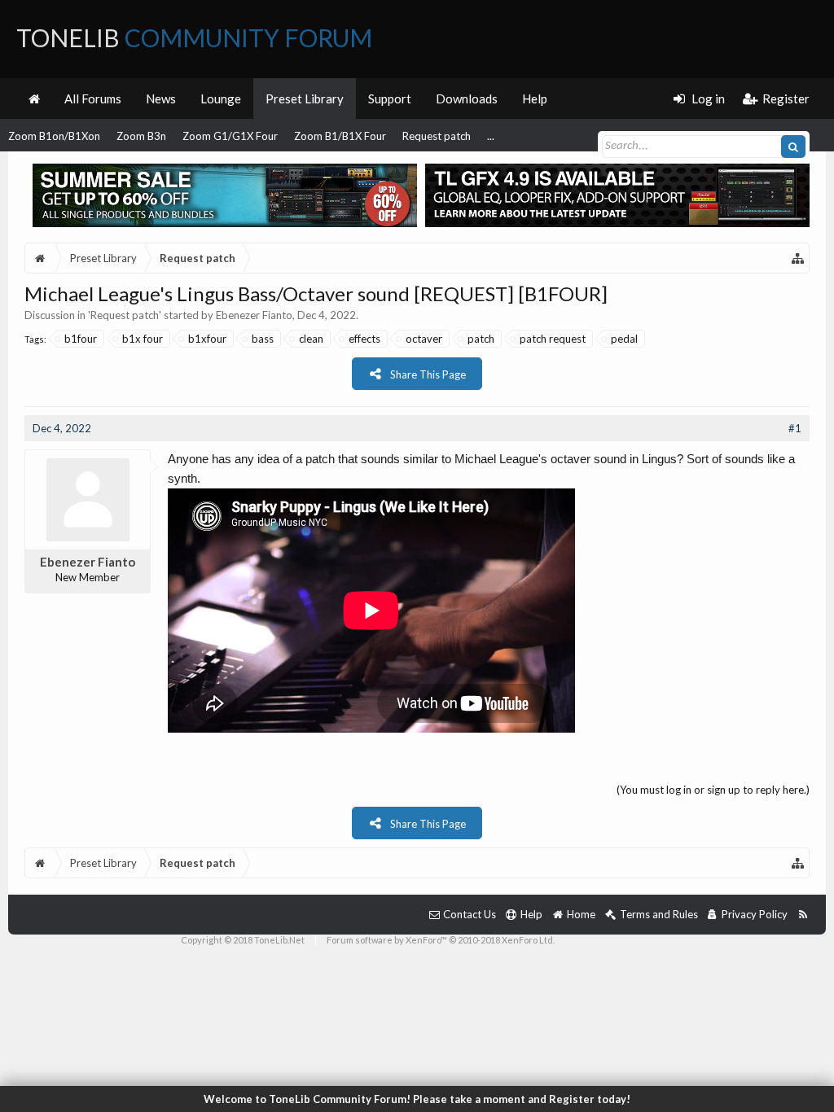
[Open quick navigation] (798, 258)
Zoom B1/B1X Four (340, 135)
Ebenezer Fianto (254, 315)
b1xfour (207, 338)
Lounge (220, 98)
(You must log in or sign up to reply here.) (713, 789)
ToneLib (194, 37)
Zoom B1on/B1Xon (54, 135)
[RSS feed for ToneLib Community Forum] (803, 914)
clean (311, 338)
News (161, 98)
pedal (624, 338)
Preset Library (305, 98)
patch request (553, 338)
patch (480, 338)
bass (263, 338)
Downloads (467, 98)
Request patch (436, 135)
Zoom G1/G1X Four (230, 135)
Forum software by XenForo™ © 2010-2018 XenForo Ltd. (441, 940)
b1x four (142, 338)
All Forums (92, 98)
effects (364, 338)
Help (534, 98)
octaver (424, 338)
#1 (794, 428)
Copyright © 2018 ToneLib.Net (243, 940)
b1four (80, 338)
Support (389, 98)
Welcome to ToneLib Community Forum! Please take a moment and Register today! (417, 1098)
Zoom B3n (141, 135)
